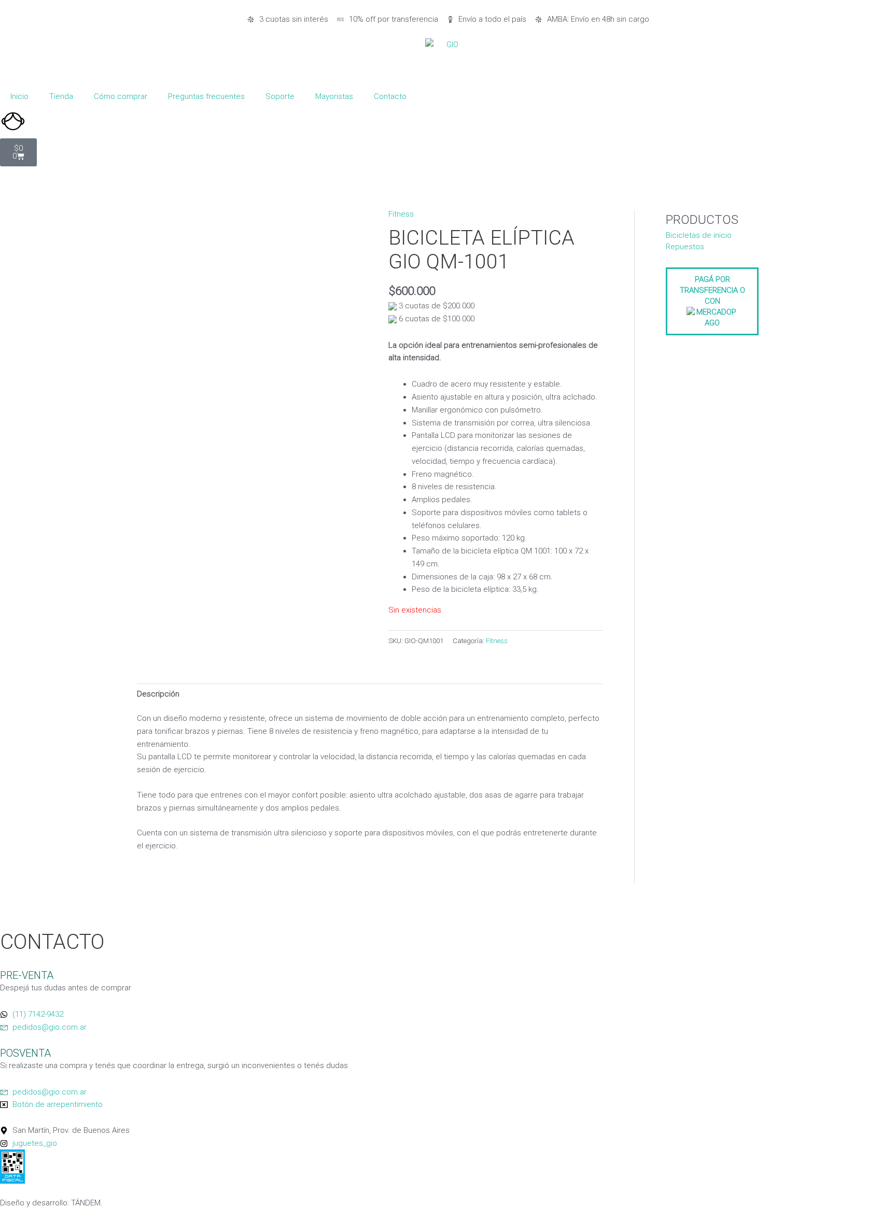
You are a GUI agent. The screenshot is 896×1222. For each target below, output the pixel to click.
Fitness (401, 214)
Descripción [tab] (158, 694)
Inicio (19, 96)
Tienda (61, 96)
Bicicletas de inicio (699, 235)
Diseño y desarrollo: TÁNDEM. (51, 1202)
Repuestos (685, 246)
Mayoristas (334, 96)
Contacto (390, 96)
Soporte (280, 96)
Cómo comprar (120, 96)
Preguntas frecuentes (206, 96)
